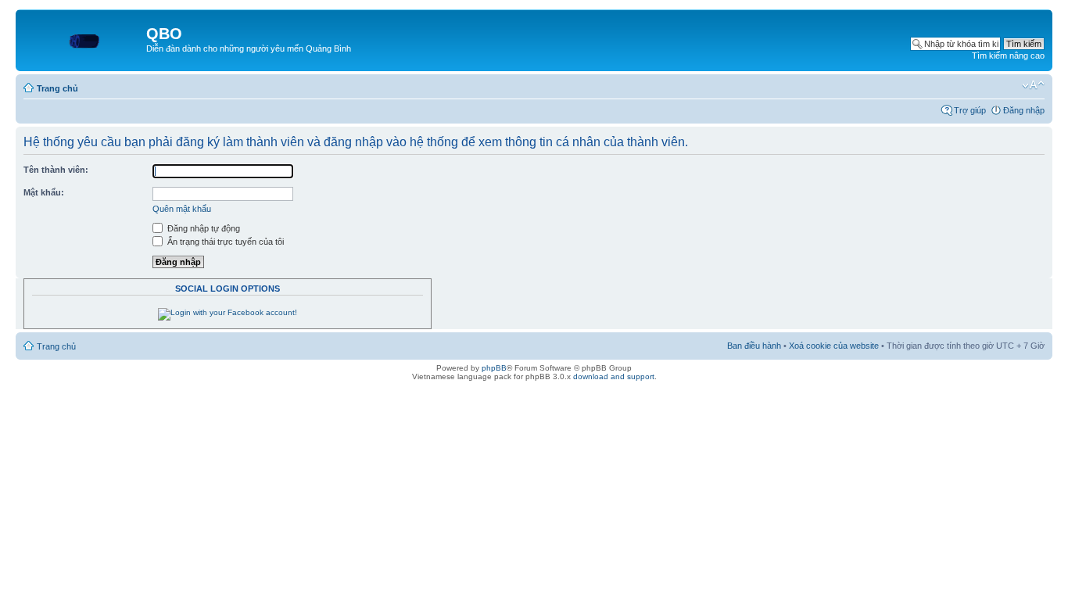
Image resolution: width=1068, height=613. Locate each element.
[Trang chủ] (83, 38)
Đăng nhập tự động (202, 228)
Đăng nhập (1024, 110)
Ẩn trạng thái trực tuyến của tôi (224, 241)
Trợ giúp (970, 110)
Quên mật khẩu (181, 208)
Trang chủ (57, 88)
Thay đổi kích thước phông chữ (1033, 85)
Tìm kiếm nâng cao (1008, 55)
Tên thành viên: (55, 169)
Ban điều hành (754, 345)
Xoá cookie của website (834, 345)
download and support (613, 376)
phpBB (494, 368)
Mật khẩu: (43, 192)
